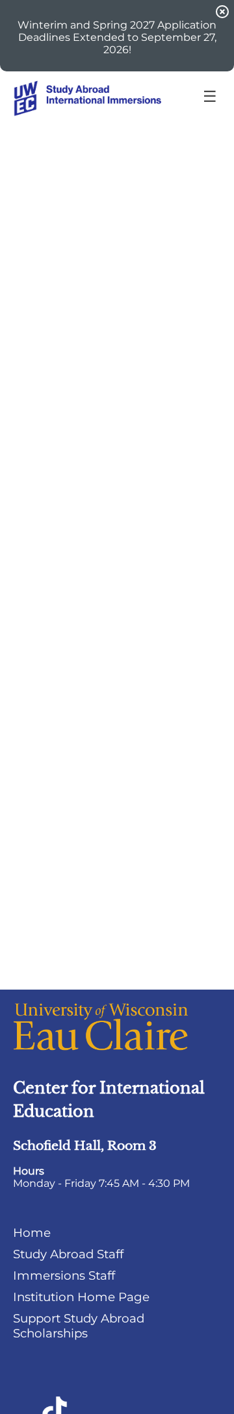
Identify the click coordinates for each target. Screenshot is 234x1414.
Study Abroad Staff (68, 1254)
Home (32, 1232)
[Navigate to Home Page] (110, 97)
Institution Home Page (81, 1296)
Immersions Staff (64, 1275)
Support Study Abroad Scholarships (78, 1326)
